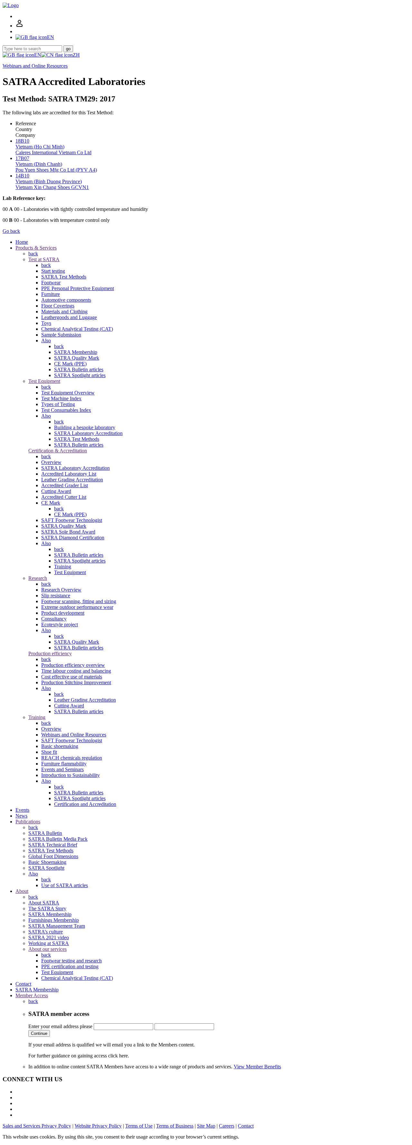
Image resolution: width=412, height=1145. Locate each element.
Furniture (50, 294)
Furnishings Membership (53, 920)
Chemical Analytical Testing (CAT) (77, 329)
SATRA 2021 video (48, 937)
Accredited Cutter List (63, 497)
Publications (27, 821)
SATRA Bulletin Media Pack (58, 839)
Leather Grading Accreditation (72, 479)
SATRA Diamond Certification (72, 537)
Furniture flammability (64, 763)
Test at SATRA (44, 259)
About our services (47, 949)
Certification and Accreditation (85, 804)
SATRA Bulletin (45, 833)
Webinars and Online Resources (35, 66)
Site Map (206, 1126)
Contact (23, 984)
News (21, 816)
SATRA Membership (75, 352)
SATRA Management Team (56, 926)
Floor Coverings (57, 305)
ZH (76, 55)
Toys (46, 323)
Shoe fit (49, 752)
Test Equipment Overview (68, 392)
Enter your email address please (60, 1026)
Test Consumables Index (66, 410)
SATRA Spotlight (46, 868)
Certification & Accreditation (57, 450)
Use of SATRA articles (64, 885)
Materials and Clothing (64, 311)
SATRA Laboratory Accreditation (88, 433)
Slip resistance (55, 595)
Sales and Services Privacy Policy (37, 1126)
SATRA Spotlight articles (80, 375)
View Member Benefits (257, 1066)
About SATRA (43, 902)
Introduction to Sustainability (70, 775)
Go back (11, 231)
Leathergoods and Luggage (69, 317)
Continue (39, 1033)
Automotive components (66, 300)
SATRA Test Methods (63, 276)
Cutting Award (56, 491)
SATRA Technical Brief (52, 844)
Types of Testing (58, 404)
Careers (226, 1126)
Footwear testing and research (71, 960)
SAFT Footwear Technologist (71, 520)
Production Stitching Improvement (76, 682)
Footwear (51, 282)
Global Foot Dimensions (53, 856)
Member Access (31, 995)
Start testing (53, 271)
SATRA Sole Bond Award (68, 532)
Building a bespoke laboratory (84, 427)
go (68, 48)
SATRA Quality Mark (76, 358)
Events (22, 810)
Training (62, 566)
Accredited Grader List (64, 485)
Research (37, 578)
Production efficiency (50, 653)
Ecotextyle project (59, 624)
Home (21, 242)
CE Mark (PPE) (70, 363)
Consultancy (54, 618)
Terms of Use (139, 1126)
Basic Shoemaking (47, 862)
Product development (62, 613)
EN (37, 55)
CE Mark (50, 503)
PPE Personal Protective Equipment (77, 288)
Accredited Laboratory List (68, 474)
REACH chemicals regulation (71, 758)
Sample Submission (61, 334)
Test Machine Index (61, 398)
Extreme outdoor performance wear (77, 607)
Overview (51, 462)
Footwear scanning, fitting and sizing (78, 601)
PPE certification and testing (69, 966)
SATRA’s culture (45, 931)
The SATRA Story (47, 908)
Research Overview (61, 589)
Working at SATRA (48, 943)
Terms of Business (174, 1126)
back (33, 253)
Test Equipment (44, 381)
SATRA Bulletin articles (78, 369)
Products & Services (36, 248)
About (21, 891)
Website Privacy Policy (98, 1126)
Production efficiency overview (73, 665)
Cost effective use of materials (71, 676)
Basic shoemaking (59, 746)
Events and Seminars (62, 769)
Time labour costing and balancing (76, 671)
